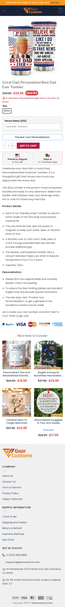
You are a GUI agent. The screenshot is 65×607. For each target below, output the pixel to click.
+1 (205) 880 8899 (16, 555)
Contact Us (9, 481)
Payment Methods (13, 534)
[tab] (32, 121)
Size (5, 106)
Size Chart (8, 539)
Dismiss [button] (54, 2)
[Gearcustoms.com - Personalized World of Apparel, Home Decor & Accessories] (32, 10)
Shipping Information (14, 522)
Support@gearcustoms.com (23, 562)
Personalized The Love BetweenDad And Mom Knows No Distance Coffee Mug (17, 374)
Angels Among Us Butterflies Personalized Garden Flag (48, 374)
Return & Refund (12, 528)
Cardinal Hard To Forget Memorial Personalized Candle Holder (16, 421)
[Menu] (4, 10)
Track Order (9, 516)
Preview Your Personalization (32, 137)
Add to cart (28, 145)
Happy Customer (12, 499)
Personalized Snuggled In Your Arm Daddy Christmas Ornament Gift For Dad (48, 421)
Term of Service (11, 487)
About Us (7, 476)
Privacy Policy (10, 493)
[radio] (7, 111)
